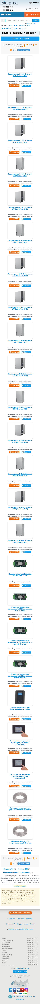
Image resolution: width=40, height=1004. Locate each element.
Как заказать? (10, 924)
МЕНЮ (8, 14)
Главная (12, 918)
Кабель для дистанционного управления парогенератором (20, 809)
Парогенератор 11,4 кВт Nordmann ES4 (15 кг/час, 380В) (20, 241)
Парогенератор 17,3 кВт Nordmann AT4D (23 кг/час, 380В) (20, 308)
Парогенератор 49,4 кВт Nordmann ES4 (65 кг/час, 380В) (20, 541)
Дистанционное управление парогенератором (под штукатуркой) (20, 776)
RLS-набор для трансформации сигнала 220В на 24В (20, 574)
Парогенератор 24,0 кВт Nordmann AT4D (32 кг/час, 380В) (20, 375)
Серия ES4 (23, 869)
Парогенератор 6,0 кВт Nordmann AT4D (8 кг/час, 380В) (20, 141)
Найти (36, 20)
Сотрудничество (22, 924)
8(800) (8, 10)
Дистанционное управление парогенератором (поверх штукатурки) (20, 742)
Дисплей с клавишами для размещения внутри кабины (20, 708)
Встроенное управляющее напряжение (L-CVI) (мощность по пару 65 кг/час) (20, 608)
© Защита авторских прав (24, 929)
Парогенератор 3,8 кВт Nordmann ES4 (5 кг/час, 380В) (20, 108)
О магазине (20, 918)
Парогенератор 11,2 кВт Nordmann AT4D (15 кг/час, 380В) (20, 208)
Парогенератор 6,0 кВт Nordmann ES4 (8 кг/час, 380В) (20, 175)
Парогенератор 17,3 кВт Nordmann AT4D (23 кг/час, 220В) (20, 275)
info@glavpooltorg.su (22, 968)
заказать (15, 85)
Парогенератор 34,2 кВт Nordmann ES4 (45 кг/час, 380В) (20, 474)
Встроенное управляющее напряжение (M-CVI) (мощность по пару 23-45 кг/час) (20, 642)
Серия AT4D (9, 869)
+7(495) (7, 7)
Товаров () (34, 14)
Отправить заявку (21, 971)
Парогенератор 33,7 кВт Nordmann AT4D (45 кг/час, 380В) (20, 441)
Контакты (10, 929)
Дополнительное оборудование (17, 872)
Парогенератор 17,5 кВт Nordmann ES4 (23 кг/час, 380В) (20, 341)
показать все (25, 50)
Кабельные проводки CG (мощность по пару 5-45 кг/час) (20, 842)
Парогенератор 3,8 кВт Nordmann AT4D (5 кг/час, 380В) (20, 75)
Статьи (32, 924)
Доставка (29, 918)
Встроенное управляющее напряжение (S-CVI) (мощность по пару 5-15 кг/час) (20, 675)
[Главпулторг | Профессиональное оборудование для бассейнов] (9, 3)
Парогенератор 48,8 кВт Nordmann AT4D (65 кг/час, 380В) (20, 508)
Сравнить (27, 85)
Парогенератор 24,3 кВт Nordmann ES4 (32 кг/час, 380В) (20, 408)
